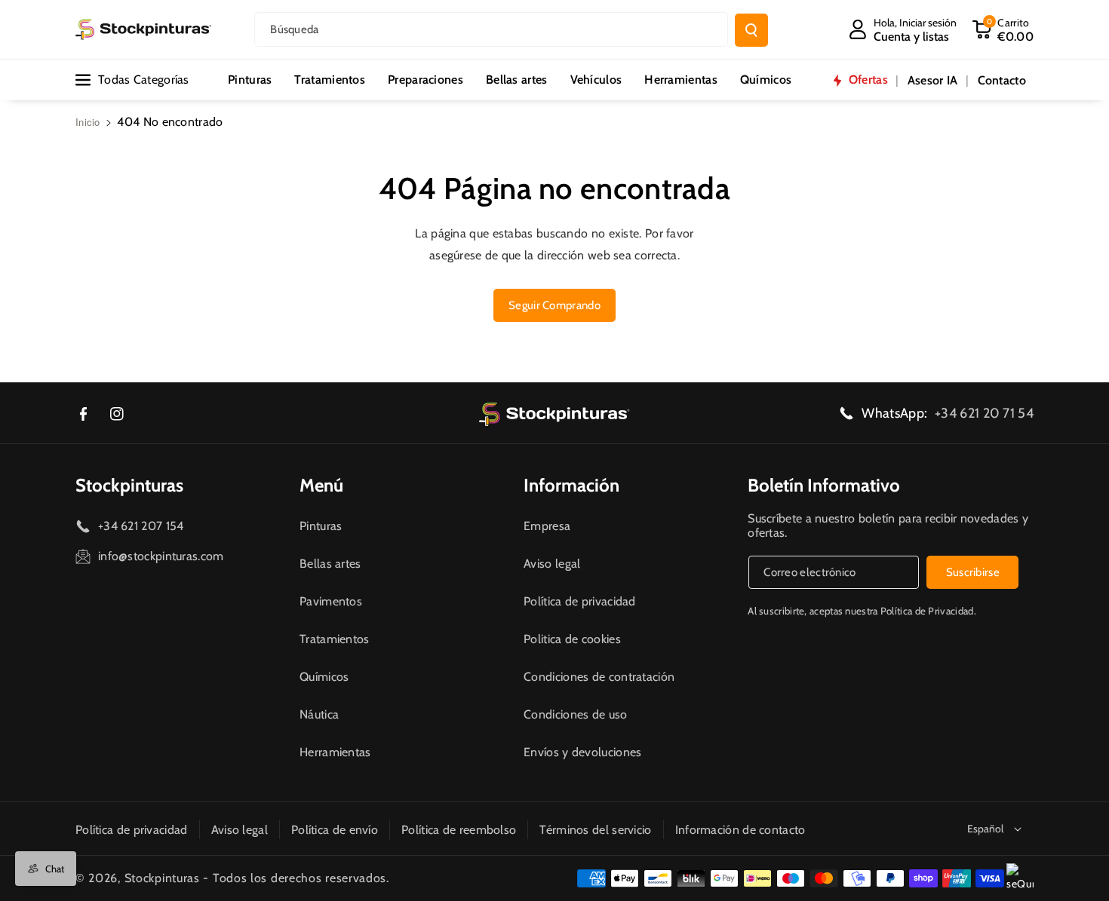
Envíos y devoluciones (582, 752)
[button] (1003, 29)
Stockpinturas (129, 485)
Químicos (324, 677)
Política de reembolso (458, 830)
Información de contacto (740, 830)
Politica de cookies (572, 639)
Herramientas (335, 752)
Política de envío (334, 830)
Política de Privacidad (927, 611)
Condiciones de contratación (599, 677)
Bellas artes (330, 563)
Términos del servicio (595, 830)
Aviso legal (552, 563)
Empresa (547, 526)
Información (571, 485)
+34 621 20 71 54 (984, 413)
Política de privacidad (580, 601)
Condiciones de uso (575, 714)
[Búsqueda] (751, 30)
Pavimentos (331, 601)
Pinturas (321, 526)
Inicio (87, 122)
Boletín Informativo (824, 485)
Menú (321, 485)
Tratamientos (335, 639)
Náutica (319, 714)
